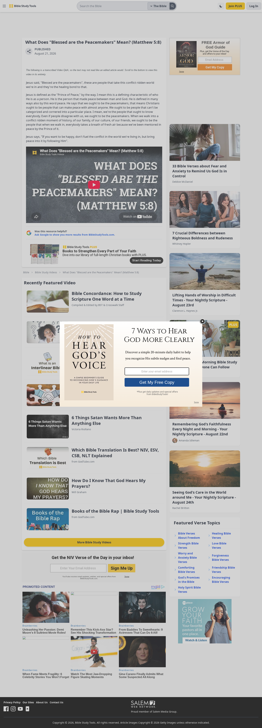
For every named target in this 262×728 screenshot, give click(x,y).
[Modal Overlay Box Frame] (131, 364)
